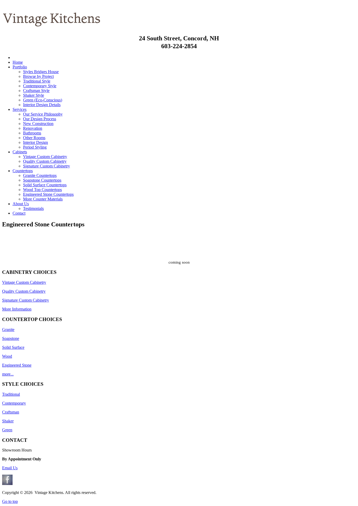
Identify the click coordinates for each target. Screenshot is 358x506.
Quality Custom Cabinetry (24, 291)
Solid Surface (13, 347)
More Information (16, 309)
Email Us (10, 468)
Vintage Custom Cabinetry (24, 282)
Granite (8, 329)
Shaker (8, 421)
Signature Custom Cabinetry (25, 300)
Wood (7, 356)
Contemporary (14, 403)
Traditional (11, 394)
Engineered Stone (16, 365)
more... (8, 374)
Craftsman (10, 412)
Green (7, 430)
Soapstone (10, 338)
